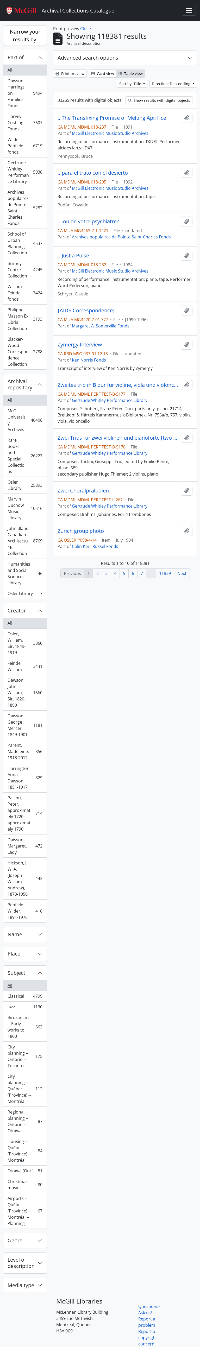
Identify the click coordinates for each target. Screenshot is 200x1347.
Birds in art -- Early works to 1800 (24, 1027)
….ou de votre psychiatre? (88, 221)
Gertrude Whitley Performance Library (24, 172)
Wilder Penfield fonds (24, 146)
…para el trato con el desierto (93, 173)
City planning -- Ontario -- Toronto (24, 1056)
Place (14, 953)
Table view (133, 73)
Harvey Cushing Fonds (24, 122)
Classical (24, 997)
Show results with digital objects (161, 100)
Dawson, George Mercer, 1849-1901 (24, 725)
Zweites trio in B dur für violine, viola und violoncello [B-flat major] (118, 385)
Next (181, 573)
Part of (16, 57)
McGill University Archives (24, 420)
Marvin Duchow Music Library (24, 508)
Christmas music (24, 1185)
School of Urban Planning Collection (24, 243)
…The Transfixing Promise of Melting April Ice (112, 118)
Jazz (24, 1008)
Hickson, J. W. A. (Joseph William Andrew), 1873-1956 (24, 878)
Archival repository (20, 384)
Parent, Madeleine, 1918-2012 (24, 751)
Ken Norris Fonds (89, 360)
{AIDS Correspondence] (86, 310)
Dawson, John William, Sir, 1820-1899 (24, 692)
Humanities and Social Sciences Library (24, 573)
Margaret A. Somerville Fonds (100, 326)
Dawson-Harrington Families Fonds (24, 93)
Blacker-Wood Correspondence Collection (24, 351)
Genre (15, 1240)
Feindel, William (24, 666)
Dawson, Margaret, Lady (24, 846)
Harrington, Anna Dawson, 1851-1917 (24, 778)
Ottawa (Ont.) (24, 1172)
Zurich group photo (81, 531)
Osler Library (24, 485)
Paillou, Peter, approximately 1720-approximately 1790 (24, 813)
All (10, 70)
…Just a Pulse (73, 255)
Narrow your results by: (25, 35)
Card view (105, 73)
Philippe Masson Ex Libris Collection (24, 319)
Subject (16, 972)
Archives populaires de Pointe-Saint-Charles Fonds (24, 207)
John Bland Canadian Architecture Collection (24, 541)
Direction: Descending (171, 83)
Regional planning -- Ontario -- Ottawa (24, 1121)
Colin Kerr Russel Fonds (95, 546)
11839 (165, 573)
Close (85, 28)
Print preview (72, 73)
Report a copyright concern (147, 1338)
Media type (21, 1285)
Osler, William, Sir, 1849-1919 (24, 643)
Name (15, 934)
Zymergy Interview (80, 345)
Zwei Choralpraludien (83, 491)
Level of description (21, 1262)
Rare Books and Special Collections (24, 455)
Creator (17, 610)
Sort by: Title (130, 83)
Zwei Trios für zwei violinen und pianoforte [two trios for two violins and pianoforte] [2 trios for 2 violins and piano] (118, 438)
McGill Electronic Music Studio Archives (110, 133)
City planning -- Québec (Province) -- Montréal (24, 1088)
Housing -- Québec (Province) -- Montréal (24, 1151)
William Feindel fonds (24, 293)
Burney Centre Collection (24, 270)
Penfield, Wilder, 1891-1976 (24, 911)
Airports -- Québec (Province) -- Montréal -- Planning (24, 1211)
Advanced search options (88, 57)
